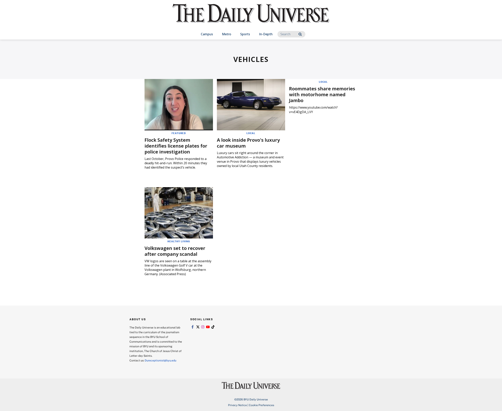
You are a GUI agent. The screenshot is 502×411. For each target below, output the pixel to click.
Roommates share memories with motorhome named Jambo (322, 94)
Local (250, 133)
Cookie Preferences (261, 405)
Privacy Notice (237, 405)
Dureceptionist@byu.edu (160, 360)
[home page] (251, 17)
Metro (226, 34)
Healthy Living (178, 241)
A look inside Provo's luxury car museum (248, 143)
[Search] (300, 34)
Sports (245, 34)
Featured (179, 133)
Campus (207, 34)
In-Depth (266, 34)
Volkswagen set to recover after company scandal (175, 251)
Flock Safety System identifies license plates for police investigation (176, 146)
